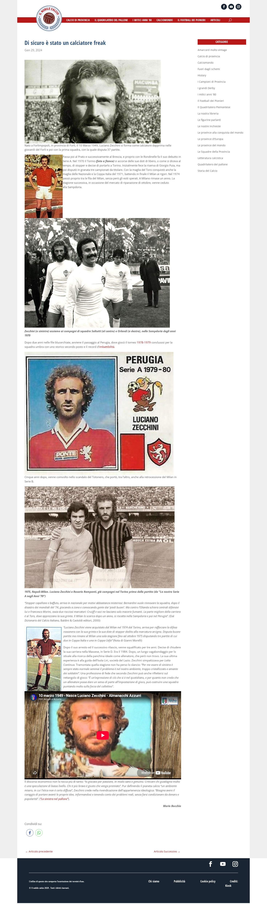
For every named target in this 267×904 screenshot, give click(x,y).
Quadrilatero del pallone (213, 164)
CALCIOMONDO (165, 20)
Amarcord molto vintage (212, 50)
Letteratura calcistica (210, 158)
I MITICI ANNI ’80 (142, 20)
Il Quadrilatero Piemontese (214, 107)
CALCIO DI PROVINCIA (78, 20)
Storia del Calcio (207, 170)
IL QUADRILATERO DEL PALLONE (111, 20)
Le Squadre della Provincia (214, 151)
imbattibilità (106, 347)
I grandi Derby (206, 88)
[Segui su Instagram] (238, 7)
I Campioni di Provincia (212, 81)
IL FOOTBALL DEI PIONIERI (192, 20)
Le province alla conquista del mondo (220, 132)
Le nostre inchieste (209, 126)
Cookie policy (207, 881)
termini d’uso (78, 881)
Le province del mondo (211, 145)
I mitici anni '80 (207, 94)
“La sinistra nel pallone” (54, 799)
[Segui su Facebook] (224, 7)
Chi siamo (153, 881)
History (202, 75)
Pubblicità (179, 881)
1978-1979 (144, 342)
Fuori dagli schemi (209, 69)
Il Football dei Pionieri (211, 100)
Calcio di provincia (209, 56)
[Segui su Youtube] (231, 7)
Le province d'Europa (210, 139)
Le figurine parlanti (209, 120)
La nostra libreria (208, 113)
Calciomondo (205, 62)
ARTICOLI (215, 20)
